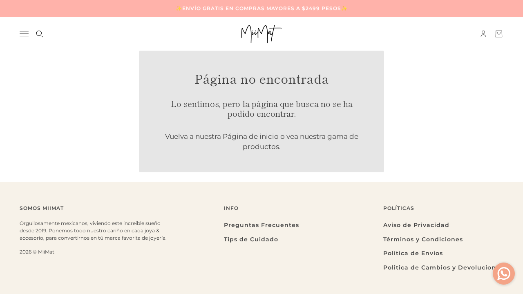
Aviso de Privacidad (416, 225)
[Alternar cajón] (24, 33)
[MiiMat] (261, 34)
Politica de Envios (413, 253)
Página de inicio (251, 136)
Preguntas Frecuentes (261, 225)
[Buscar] (39, 33)
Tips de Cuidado (251, 239)
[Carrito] (498, 33)
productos (261, 147)
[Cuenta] (483, 33)
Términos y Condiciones (423, 239)
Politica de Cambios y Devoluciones (443, 267)
